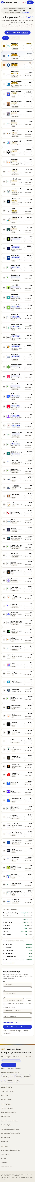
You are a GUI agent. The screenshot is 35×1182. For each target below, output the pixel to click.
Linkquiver (14, 159)
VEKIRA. (13, 227)
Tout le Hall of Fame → (9, 963)
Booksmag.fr (15, 265)
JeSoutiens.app (16, 237)
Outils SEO (15, 48)
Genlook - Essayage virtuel (17, 305)
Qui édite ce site (6, 1116)
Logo (4, 997)
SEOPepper (15, 512)
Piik (12, 791)
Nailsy (13, 663)
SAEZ (13, 739)
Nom (4, 981)
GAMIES (13, 413)
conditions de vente (23, 1030)
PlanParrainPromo (17, 883)
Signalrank (14, 384)
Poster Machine (16, 841)
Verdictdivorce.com (17, 705)
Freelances (15, 86)
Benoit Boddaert (16, 81)
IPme (13, 655)
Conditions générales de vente (10, 1129)
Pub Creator (15, 689)
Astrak (13, 562)
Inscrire (30, 2)
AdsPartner (15, 255)
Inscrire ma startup (9, 1065)
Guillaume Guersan (17, 101)
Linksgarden (15, 71)
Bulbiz (13, 849)
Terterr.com (15, 765)
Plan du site (4, 1141)
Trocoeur (14, 460)
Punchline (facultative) (9, 1007)
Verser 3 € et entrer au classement (17, 1027)
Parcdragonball (16, 891)
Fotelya (13, 503)
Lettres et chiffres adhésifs (17, 432)
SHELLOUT (14, 866)
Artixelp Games (16, 832)
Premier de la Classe (10, 2)
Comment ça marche (7, 1108)
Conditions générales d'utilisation (10, 1133)
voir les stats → (26, 12)
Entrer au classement (17, 32)
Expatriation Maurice (17, 217)
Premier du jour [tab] (15, 38)
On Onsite (14, 553)
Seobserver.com (16, 344)
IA (12, 310)
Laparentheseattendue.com (17, 424)
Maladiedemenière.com (17, 452)
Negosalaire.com (16, 324)
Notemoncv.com (16, 394)
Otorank (14, 604)
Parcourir (28, 1000)
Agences (14, 212)
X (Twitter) (4, 1162)
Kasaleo (14, 815)
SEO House (14, 63)
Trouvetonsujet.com (17, 798)
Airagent (14, 638)
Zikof (13, 697)
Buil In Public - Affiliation (17, 857)
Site (4, 990)
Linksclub (14, 169)
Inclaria (13, 748)
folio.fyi (14, 731)
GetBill (13, 477)
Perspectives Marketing (17, 141)
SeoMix (13, 528)
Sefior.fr (14, 442)
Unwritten (14, 756)
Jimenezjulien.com (6, 1166)
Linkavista (14, 43)
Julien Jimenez (5, 1154)
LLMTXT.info (15, 900)
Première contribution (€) (9, 1016)
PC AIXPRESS (15, 486)
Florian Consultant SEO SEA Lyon (17, 621)
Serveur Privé (15, 374)
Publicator (14, 469)
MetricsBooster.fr (17, 199)
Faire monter (28, 56)
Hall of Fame (4, 1095)
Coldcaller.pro (16, 179)
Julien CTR (14, 587)
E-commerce (15, 280)
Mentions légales (6, 1125)
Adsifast (14, 722)
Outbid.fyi (14, 782)
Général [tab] (5, 38)
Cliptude (14, 681)
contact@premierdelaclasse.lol (10, 1150)
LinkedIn (3, 1158)
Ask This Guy (15, 824)
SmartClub (14, 285)
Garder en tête (27, 47)
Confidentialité (5, 1137)
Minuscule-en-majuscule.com (17, 91)
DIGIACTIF (14, 295)
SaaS (13, 96)
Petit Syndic (15, 494)
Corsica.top (15, 773)
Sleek (13, 714)
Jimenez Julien (15, 111)
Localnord (14, 579)
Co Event (14, 874)
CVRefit (14, 334)
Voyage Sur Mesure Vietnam (17, 545)
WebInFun (14, 520)
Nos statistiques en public (8, 1112)
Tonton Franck (16, 189)
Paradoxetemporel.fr (17, 536)
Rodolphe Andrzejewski (17, 646)
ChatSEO (14, 53)
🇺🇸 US (24, 2)
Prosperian (15, 672)
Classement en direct (7, 1091)
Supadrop (14, 612)
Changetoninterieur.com (17, 570)
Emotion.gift (15, 275)
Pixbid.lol (14, 131)
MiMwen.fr (15, 807)
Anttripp (14, 596)
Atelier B (14, 403)
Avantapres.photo (17, 364)
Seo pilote (14, 354)
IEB (12, 245)
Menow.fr (14, 314)
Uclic (13, 629)
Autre (13, 222)
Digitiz (13, 121)
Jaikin (13, 208)
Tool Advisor (15, 149)
